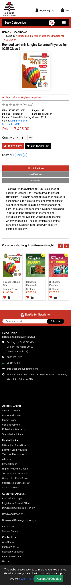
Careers (6, 561)
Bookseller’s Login (12, 498)
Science (10, 35)
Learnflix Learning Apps (14, 449)
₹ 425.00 (21, 129)
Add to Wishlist (39, 146)
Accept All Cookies (49, 578)
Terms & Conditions (12, 434)
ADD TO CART (14, 146)
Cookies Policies (11, 424)
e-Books (6, 459)
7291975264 (13, 363)
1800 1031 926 (14, 357)
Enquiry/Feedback (11, 556)
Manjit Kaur (35, 97)
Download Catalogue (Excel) (18, 520)
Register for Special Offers (16, 503)
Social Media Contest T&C (15, 482)
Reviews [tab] (35, 180)
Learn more (27, 578)
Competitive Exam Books (15, 478)
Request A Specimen (13, 551)
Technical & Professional (15, 473)
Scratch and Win (10, 487)
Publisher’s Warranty (14, 429)
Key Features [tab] (35, 174)
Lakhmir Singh (19, 97)
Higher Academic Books (15, 468)
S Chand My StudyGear (14, 445)
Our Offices (8, 542)
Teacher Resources (13, 454)
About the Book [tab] (35, 168)
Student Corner (10, 531)
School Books (19, 32)
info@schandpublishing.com (22, 368)
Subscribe (55, 321)
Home (5, 32)
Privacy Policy (9, 420)
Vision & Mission (11, 410)
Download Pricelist (13, 514)
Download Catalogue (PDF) (17, 507)
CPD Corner (8, 526)
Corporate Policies (11, 415)
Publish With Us (10, 547)
